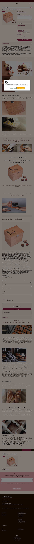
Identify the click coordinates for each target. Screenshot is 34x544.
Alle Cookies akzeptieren (20, 88)
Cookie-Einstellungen (13, 88)
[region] (17, 85)
